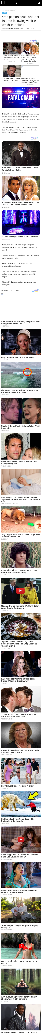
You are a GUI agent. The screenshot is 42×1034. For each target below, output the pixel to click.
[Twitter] (9, 34)
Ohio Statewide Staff (10, 28)
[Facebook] (4, 34)
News (9, 9)
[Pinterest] (15, 34)
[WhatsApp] (20, 34)
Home (3, 9)
